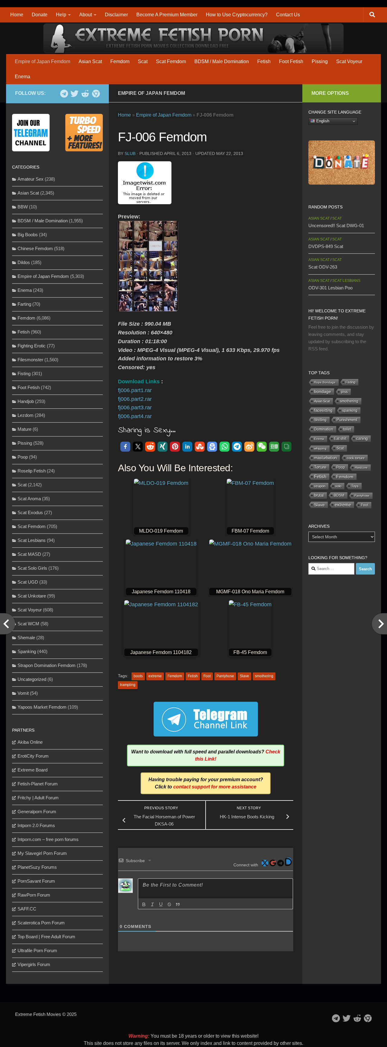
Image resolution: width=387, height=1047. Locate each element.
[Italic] (152, 904)
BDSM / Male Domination (221, 61)
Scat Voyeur (349, 61)
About (85, 14)
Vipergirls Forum (34, 964)
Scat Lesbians (32, 540)
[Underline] (161, 904)
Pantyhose (225, 676)
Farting (24, 304)
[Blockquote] (178, 904)
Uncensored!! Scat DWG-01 (336, 225)
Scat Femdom (171, 61)
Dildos (24, 262)
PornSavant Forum (36, 881)
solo (338, 486)
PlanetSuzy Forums (37, 867)
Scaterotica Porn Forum (41, 922)
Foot (207, 676)
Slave (244, 676)
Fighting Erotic (32, 345)
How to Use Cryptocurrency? (237, 14)
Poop (23, 456)
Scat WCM (28, 623)
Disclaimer (116, 14)
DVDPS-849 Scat (325, 246)
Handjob (26, 401)
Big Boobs (28, 234)
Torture (320, 467)
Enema (22, 76)
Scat (143, 61)
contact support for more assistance (214, 786)
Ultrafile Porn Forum (37, 950)
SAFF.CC (27, 908)
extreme (155, 676)
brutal (319, 495)
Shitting (320, 420)
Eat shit (340, 439)
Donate (39, 14)
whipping (320, 448)
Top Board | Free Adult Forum (46, 936)
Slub (130, 153)
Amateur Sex (31, 179)
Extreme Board (32, 769)
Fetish (264, 61)
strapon (319, 486)
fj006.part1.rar (135, 390)
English (322, 121)
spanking (349, 410)
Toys (355, 486)
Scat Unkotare (32, 595)
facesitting (323, 410)
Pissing (320, 61)
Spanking (27, 651)
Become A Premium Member (166, 14)
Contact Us (288, 14)
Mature (24, 429)
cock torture (356, 458)
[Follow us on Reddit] (85, 93)
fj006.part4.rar (135, 416)
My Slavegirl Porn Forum (42, 853)
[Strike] (169, 904)
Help (61, 14)
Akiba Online (30, 742)
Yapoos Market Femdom (42, 707)
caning (362, 438)
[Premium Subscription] (96, 93)
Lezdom (26, 415)
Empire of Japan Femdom (42, 61)
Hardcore (361, 467)
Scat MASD (29, 554)
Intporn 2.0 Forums (36, 825)
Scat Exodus (30, 512)
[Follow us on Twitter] (74, 93)
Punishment (347, 419)
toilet (347, 429)
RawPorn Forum (34, 894)
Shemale (26, 637)
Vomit (23, 693)
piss (344, 392)
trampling (127, 685)
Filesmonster (30, 359)
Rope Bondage (325, 382)
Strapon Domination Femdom (47, 665)
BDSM (339, 495)
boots (138, 676)
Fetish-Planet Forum (38, 783)
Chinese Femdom (35, 248)
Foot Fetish (291, 61)
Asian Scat (90, 61)
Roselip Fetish (32, 470)
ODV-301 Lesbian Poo (330, 287)
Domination (323, 429)
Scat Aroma (29, 498)
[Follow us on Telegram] (64, 93)
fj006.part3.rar (135, 407)
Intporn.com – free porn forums (48, 839)
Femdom (119, 61)
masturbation (325, 458)
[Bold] (144, 904)
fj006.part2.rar (135, 399)
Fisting (24, 373)
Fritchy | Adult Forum (38, 797)
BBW (23, 206)
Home (16, 14)
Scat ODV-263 (322, 266)
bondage (322, 391)
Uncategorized (32, 679)
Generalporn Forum (37, 811)
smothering (264, 676)
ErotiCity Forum (33, 756)
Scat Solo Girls (32, 568)
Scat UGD (28, 582)
